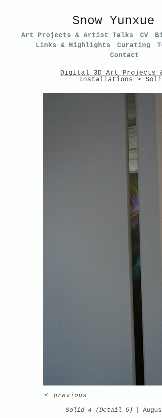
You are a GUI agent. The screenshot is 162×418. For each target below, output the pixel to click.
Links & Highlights (73, 45)
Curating (133, 45)
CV (144, 35)
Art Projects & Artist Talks (77, 35)
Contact (124, 55)
